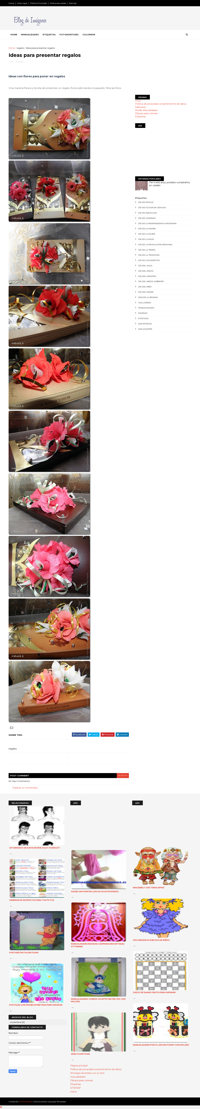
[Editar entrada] (11, 727)
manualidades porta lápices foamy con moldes (161, 1045)
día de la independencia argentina (157, 223)
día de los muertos (149, 260)
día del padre (145, 292)
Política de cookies (58, 3)
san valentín (145, 329)
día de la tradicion (148, 255)
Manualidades (30, 34)
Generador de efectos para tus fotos (31, 900)
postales (143, 318)
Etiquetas (49, 34)
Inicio (138, 100)
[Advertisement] (163, 68)
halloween (140, 107)
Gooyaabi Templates (56, 1101)
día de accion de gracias (152, 207)
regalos (20, 48)
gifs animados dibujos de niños (151, 940)
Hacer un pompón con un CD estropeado (95, 891)
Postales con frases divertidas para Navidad (35, 1005)
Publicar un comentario (25, 787)
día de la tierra (146, 250)
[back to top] (1, 1107)
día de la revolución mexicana (155, 244)
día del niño (145, 286)
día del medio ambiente (151, 281)
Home (11, 3)
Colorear (88, 34)
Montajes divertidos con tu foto (87, 1073)
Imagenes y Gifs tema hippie (148, 887)
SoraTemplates (25, 1101)
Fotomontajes (69, 34)
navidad (142, 313)
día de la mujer (146, 234)
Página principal (79, 1065)
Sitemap (73, 3)
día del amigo (145, 271)
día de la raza (146, 239)
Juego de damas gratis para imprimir (154, 992)
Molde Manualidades (146, 110)
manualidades (146, 308)
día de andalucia (147, 213)
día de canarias (146, 218)
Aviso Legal (22, 3)
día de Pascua (145, 202)
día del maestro (147, 276)
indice (73, 1091)
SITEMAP (75, 1088)
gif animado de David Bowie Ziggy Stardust (34, 848)
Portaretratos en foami (23, 952)
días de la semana (148, 297)
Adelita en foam (80, 1054)
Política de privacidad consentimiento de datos (160, 103)
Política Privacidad (38, 3)
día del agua (145, 265)
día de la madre (147, 228)
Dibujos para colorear (146, 113)
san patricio (145, 324)
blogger (122, 775)
